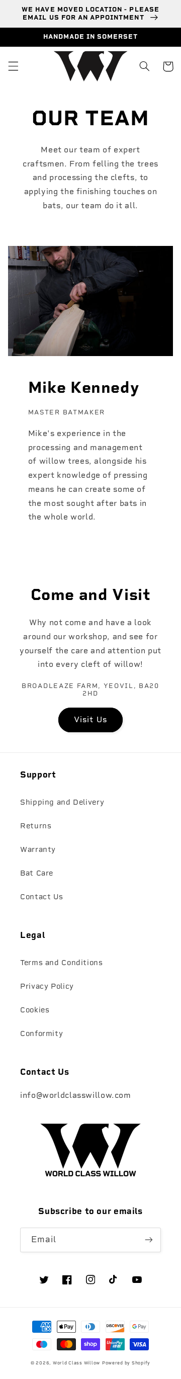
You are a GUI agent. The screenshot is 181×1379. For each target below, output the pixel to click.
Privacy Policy (47, 986)
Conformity (41, 1033)
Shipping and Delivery (62, 802)
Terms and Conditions (61, 962)
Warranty (38, 849)
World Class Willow (76, 1362)
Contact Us (41, 896)
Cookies (34, 1009)
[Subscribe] (148, 1240)
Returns (35, 825)
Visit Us (90, 719)
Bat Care (36, 873)
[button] (13, 66)
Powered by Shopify (126, 1362)
